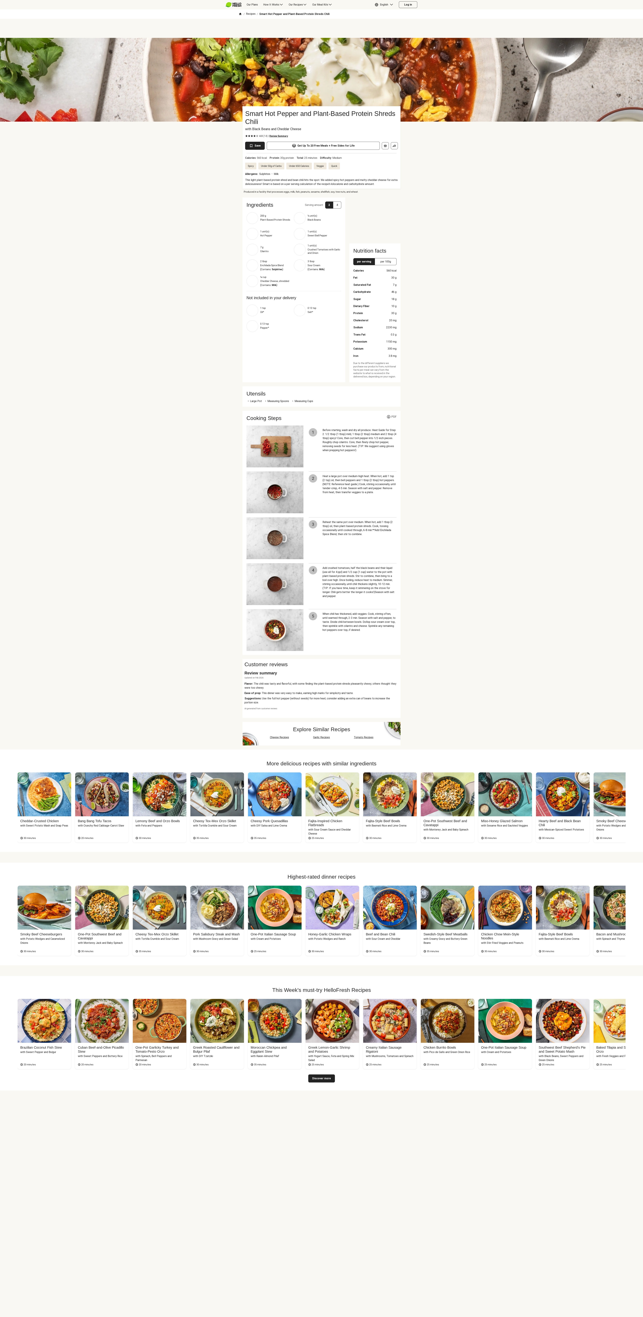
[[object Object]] (385, 145)
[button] (384, 4)
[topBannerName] (321, 28)
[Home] (240, 14)
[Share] (394, 145)
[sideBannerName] (375, 218)
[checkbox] (246, 136)
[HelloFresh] (233, 4)
